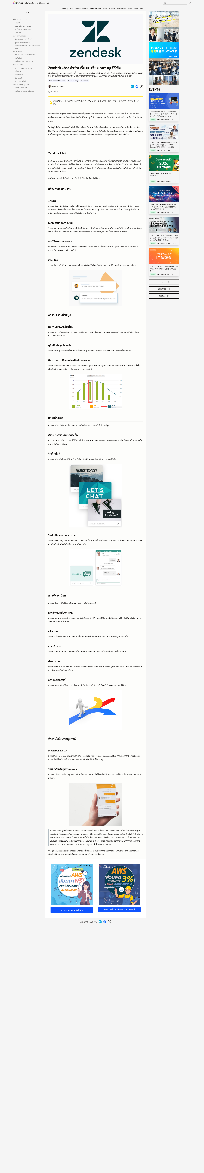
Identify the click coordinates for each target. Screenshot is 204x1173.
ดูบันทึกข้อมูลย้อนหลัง (22, 42)
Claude (78, 8)
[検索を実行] (165, 3)
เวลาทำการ (19, 74)
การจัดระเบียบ (18, 64)
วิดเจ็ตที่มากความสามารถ (24, 61)
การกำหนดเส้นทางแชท (23, 68)
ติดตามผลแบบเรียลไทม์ (23, 39)
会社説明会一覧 (163, 289)
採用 (141, 8)
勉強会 (130, 8)
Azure (105, 8)
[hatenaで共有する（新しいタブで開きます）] (132, 86)
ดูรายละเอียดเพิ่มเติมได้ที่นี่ (72, 910)
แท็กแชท (18, 71)
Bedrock (85, 8)
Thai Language (74, 81)
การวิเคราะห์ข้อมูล (19, 36)
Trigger (17, 22)
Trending (64, 8)
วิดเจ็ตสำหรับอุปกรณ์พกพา (24, 91)
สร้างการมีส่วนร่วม (20, 19)
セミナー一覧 (164, 281)
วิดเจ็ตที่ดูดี (18, 58)
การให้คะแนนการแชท (23, 29)
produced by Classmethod (39, 3)
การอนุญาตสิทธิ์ (20, 81)
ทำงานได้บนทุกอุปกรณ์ (21, 84)
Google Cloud (95, 8)
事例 (136, 8)
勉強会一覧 (164, 296)
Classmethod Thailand (57, 81)
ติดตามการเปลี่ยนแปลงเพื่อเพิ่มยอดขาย (27, 47)
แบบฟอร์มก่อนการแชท (23, 26)
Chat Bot (18, 32)
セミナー (112, 8)
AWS (71, 8)
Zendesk (85, 81)
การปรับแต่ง (17, 51)
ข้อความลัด (19, 78)
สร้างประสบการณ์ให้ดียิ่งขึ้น (25, 54)
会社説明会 (121, 8)
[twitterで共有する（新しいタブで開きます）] (141, 86)
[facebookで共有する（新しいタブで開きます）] (137, 86)
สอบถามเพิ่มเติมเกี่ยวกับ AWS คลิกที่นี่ (119, 909)
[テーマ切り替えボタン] (190, 2)
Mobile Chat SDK (21, 88)
